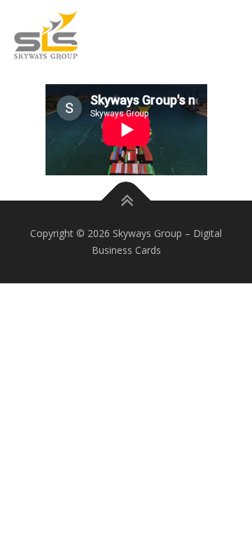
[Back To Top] (126, 201)
